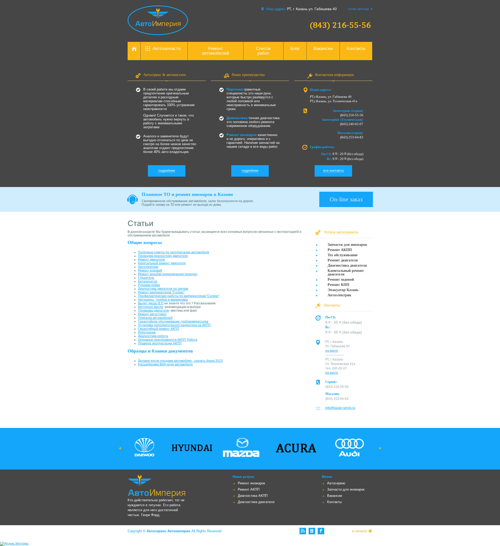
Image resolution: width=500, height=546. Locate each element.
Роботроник (146, 332)
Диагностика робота (153, 336)
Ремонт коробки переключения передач (167, 274)
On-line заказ (346, 199)
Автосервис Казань (158, 20)
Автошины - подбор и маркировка (163, 299)
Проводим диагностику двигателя (163, 256)
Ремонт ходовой (150, 270)
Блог (295, 48)
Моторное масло (150, 307)
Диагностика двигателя (256, 502)
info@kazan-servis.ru (340, 408)
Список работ (263, 51)
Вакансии (323, 48)
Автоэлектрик (148, 267)
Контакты (356, 48)
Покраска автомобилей (155, 318)
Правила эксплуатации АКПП (160, 343)
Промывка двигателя (153, 310)
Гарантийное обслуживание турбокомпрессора (173, 321)
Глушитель (146, 278)
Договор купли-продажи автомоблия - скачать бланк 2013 (180, 361)
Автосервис (336, 483)
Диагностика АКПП (252, 496)
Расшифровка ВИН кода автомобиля (165, 364)
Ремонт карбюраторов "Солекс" (161, 292)
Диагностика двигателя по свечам (163, 289)
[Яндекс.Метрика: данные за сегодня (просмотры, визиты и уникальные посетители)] (14, 544)
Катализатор (147, 281)
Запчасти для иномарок (346, 489)
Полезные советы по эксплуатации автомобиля (173, 252)
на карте (331, 350)
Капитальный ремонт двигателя (162, 263)
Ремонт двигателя (151, 259)
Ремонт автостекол (152, 314)
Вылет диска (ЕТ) (151, 303)
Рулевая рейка (149, 285)
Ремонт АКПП (248, 489)
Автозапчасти (167, 48)
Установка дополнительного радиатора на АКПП (174, 325)
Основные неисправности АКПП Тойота (167, 340)
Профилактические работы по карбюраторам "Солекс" (178, 296)
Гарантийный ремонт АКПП (158, 329)
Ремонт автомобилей (215, 51)
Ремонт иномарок (251, 483)
